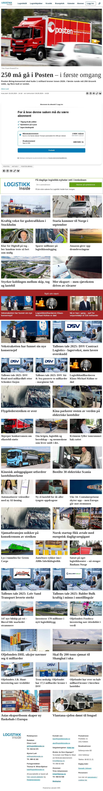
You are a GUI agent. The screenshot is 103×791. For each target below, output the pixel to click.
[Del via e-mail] (93, 93)
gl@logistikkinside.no (35, 746)
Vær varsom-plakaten (35, 777)
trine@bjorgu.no (59, 761)
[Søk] (99, 3)
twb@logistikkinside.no (35, 769)
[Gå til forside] (7, 3)
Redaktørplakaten (33, 780)
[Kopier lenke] (96, 93)
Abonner (80, 3)
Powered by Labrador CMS (51, 788)
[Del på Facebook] (87, 93)
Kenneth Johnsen (84, 768)
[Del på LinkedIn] (90, 93)
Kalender (71, 3)
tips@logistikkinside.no (61, 739)
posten (6, 166)
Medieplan (57, 781)
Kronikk (49, 3)
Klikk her (70, 748)
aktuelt (15, 166)
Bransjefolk (59, 3)
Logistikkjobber (36, 3)
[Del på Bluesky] (100, 93)
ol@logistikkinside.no (35, 756)
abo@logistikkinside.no (61, 743)
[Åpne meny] (3, 10)
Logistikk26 (22, 3)
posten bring (26, 166)
